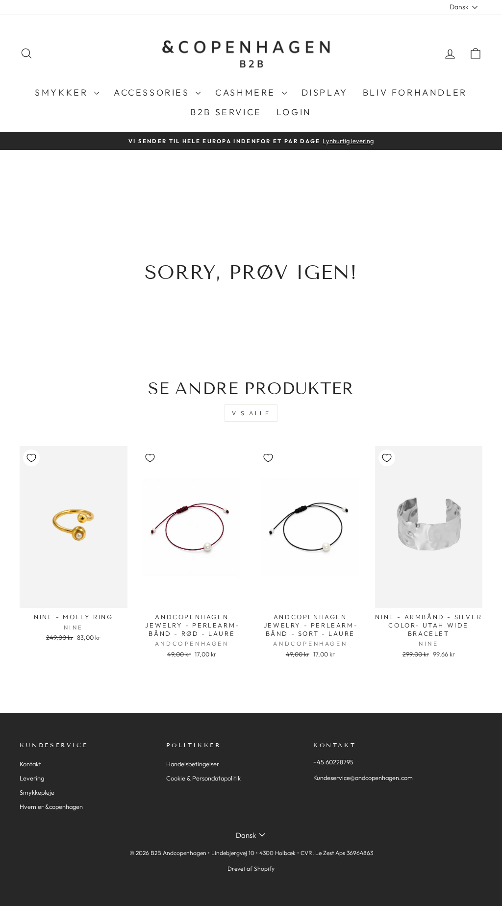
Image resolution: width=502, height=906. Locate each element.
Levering (32, 778)
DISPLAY (324, 92)
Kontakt (30, 764)
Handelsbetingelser (192, 764)
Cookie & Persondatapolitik (203, 778)
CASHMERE (247, 92)
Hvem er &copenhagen (51, 806)
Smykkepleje (37, 792)
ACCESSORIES (153, 92)
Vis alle (251, 413)
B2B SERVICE (226, 112)
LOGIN (294, 112)
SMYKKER (63, 92)
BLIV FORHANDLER (415, 92)
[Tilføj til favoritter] (31, 458)
